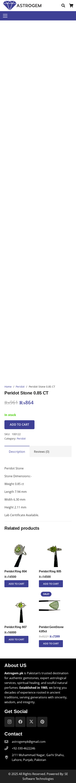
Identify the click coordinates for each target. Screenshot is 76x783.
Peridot (20, 386)
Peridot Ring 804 (15, 571)
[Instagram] (9, 722)
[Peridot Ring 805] (55, 537)
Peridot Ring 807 (15, 627)
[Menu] (5, 15)
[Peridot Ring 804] (20, 537)
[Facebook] (20, 722)
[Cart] (71, 5)
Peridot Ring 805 (50, 571)
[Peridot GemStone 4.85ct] (55, 592)
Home (8, 386)
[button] (63, 5)
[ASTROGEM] (22, 5)
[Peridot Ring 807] (20, 592)
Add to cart (19, 424)
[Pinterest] (42, 722)
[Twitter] (31, 722)
